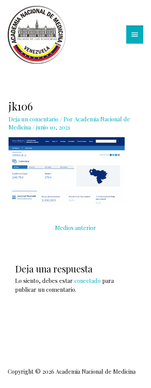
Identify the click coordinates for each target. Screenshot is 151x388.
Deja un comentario (33, 119)
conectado (87, 280)
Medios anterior (75, 227)
